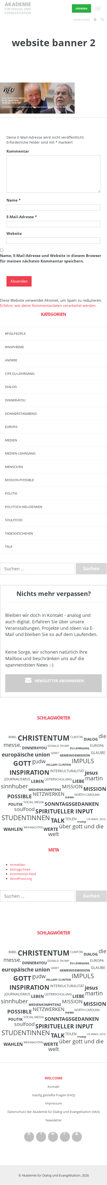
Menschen (14, 467)
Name (13, 200)
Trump (81, 821)
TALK (8, 546)
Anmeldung (81, 19)
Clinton (76, 737)
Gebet (55, 753)
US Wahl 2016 (96, 819)
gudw (39, 761)
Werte (51, 829)
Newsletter (54, 1120)
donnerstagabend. (21, 413)
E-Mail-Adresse (21, 216)
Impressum (53, 1103)
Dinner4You (34, 747)
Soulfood (13, 520)
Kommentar (17, 151)
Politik (11, 493)
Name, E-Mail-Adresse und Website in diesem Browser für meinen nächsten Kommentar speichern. (50, 258)
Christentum (43, 738)
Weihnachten (33, 827)
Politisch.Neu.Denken (23, 507)
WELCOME (53, 1078)
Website (14, 233)
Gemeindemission (75, 755)
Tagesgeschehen (19, 533)
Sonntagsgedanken (72, 803)
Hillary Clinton (58, 764)
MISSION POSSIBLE (19, 480)
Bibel (12, 737)
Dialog (11, 386)
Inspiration (29, 772)
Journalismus (17, 779)
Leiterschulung (58, 779)
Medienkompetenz (45, 789)
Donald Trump (58, 746)
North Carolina (87, 795)
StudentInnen (25, 817)
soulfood (24, 809)
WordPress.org (21, 878)
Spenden (81, 8)
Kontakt (53, 1086)
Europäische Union (26, 754)
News (69, 797)
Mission (72, 786)
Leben (37, 781)
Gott (22, 763)
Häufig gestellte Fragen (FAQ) (53, 1095)
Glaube (98, 752)
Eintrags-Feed (20, 869)
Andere (11, 360)
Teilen (71, 818)
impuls (83, 761)
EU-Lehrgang (79, 748)
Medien (11, 440)
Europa (11, 426)
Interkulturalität (67, 770)
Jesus (91, 772)
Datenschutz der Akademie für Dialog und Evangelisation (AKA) (53, 1111)
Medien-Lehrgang (20, 453)
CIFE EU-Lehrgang (20, 373)
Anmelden (17, 864)
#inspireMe (14, 347)
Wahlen (13, 829)
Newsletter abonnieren (59, 680)
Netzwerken (48, 794)
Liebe (78, 781)
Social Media (33, 802)
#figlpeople (15, 333)
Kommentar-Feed (23, 874)
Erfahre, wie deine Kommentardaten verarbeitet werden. (48, 305)
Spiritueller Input (64, 811)
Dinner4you (15, 400)
